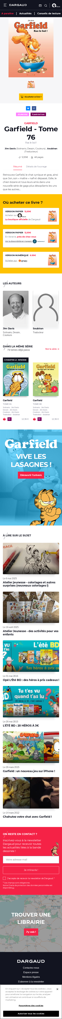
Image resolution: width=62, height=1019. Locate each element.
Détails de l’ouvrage (36, 166)
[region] (31, 1002)
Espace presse (31, 972)
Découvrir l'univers (31, 475)
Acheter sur (11, 260)
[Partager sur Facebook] (34, 108)
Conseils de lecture (49, 13)
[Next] (54, 389)
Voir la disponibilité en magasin (18, 241)
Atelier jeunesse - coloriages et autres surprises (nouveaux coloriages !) (29, 584)
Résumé (17, 166)
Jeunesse (22, 114)
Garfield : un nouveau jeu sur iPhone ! (29, 771)
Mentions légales (31, 977)
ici (13, 888)
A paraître (7, 13)
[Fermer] (57, 989)
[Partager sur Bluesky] (28, 108)
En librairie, (20, 236)
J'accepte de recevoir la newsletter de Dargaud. (30, 878)
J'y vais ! (31, 932)
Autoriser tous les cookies (31, 1013)
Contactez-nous (31, 968)
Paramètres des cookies (31, 1005)
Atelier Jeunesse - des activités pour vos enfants (30, 633)
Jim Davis (10, 148)
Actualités (25, 13)
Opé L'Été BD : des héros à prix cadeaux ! (31, 680)
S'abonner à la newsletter (31, 981)
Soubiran (52, 148)
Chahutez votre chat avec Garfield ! (27, 816)
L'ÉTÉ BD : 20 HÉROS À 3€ (21, 725)
